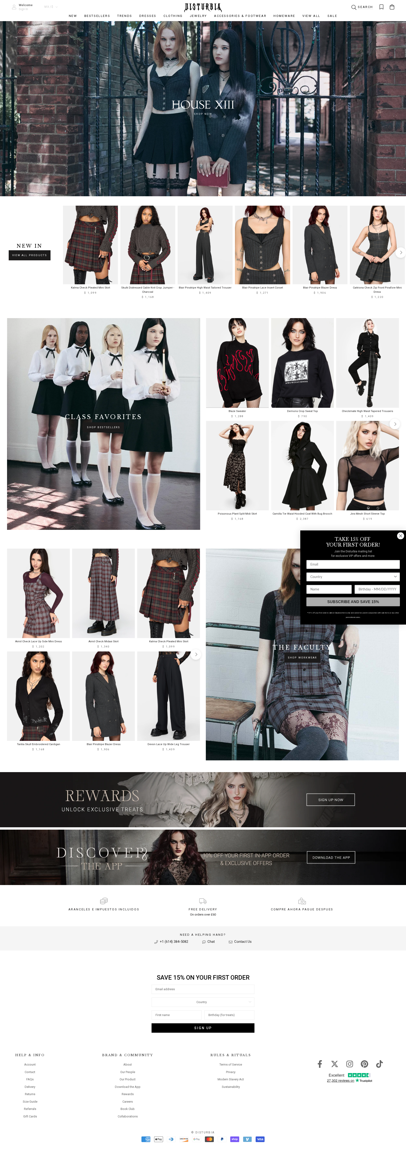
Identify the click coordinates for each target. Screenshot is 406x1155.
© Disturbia (203, 1132)
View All (311, 16)
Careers (127, 1101)
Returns (30, 1094)
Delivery (30, 1087)
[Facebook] (320, 1063)
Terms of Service (230, 1064)
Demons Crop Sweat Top (302, 411)
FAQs (30, 1079)
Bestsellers (97, 16)
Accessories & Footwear (240, 16)
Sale (332, 16)
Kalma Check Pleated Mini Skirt (90, 287)
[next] (400, 252)
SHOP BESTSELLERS (103, 427)
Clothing (173, 16)
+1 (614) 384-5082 (173, 941)
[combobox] (202, 1002)
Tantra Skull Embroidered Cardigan (38, 744)
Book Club (128, 1109)
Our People (127, 1072)
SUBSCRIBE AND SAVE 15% (353, 602)
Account (30, 1064)
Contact (30, 1072)
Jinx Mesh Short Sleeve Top (367, 513)
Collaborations (128, 1116)
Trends (124, 16)
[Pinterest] (364, 1063)
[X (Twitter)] (335, 1063)
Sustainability (231, 1087)
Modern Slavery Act (231, 1079)
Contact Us (242, 941)
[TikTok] (379, 1063)
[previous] (67, 252)
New (73, 16)
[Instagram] (350, 1063)
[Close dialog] (400, 535)
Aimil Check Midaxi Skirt (103, 641)
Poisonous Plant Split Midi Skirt (237, 513)
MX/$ (49, 6)
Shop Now (203, 114)
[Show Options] (250, 1002)
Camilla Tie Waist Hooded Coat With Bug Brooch (302, 513)
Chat (211, 941)
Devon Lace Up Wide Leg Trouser (169, 744)
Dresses (147, 16)
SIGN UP (203, 1028)
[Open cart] (392, 7)
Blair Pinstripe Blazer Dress (320, 287)
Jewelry (198, 16)
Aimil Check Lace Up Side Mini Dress (38, 641)
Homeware (284, 16)
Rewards (128, 1094)
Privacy (230, 1072)
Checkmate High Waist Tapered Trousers (367, 411)
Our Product (128, 1079)
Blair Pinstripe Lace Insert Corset (262, 287)
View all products (29, 255)
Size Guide (30, 1101)
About (127, 1064)
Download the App (128, 1087)
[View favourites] (381, 6)
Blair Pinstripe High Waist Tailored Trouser (205, 287)
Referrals (30, 1109)
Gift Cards (30, 1116)
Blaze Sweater (237, 411)
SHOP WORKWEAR (302, 657)
